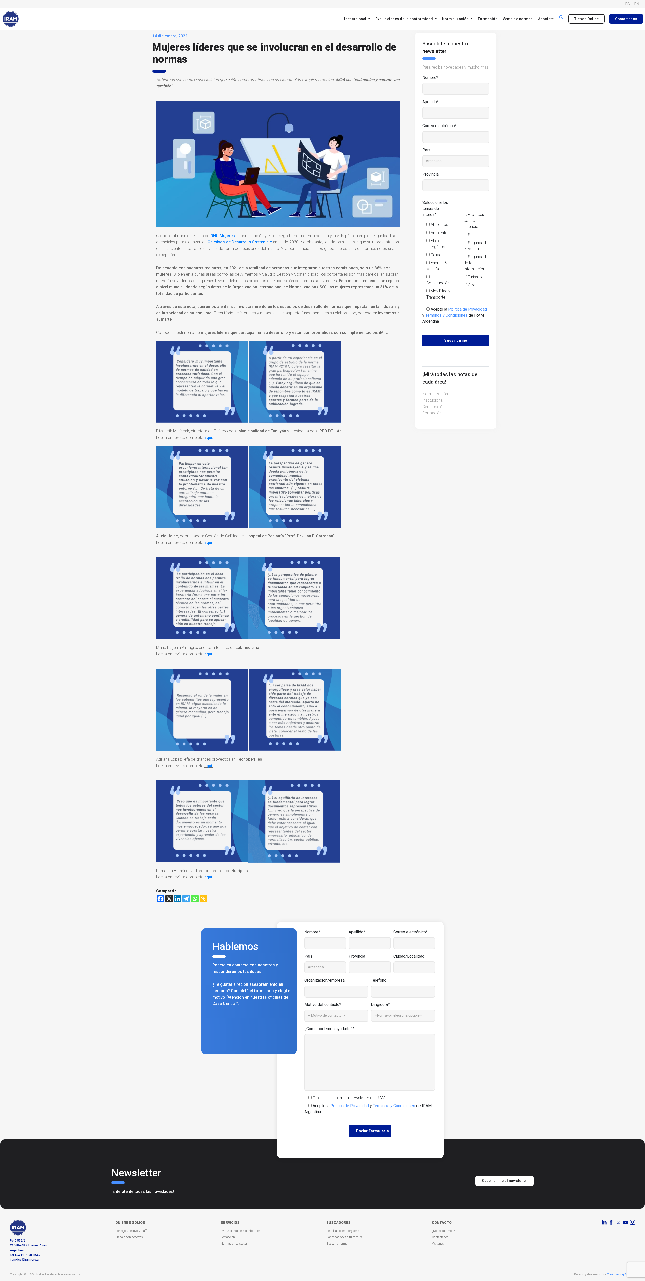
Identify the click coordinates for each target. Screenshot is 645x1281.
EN (636, 4)
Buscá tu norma (336, 1243)
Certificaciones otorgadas (342, 1231)
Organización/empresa (324, 980)
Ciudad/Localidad (408, 956)
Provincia (430, 174)
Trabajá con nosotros (129, 1237)
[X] (169, 898)
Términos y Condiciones (446, 315)
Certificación (433, 406)
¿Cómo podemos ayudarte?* (329, 1028)
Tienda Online (586, 19)
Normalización (435, 393)
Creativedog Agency (621, 1274)
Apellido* (430, 101)
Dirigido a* (380, 1004)
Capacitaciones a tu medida (344, 1237)
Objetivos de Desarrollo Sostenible (240, 242)
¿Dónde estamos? (443, 1231)
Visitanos (438, 1243)
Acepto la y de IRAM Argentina (454, 315)
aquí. (208, 437)
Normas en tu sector (234, 1243)
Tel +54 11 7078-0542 (25, 1255)
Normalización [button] (456, 19)
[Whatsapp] (195, 898)
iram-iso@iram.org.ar (25, 1259)
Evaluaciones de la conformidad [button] (404, 19)
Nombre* (430, 77)
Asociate (546, 19)
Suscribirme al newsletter (504, 1181)
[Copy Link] (203, 898)
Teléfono (378, 980)
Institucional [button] (355, 19)
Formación (488, 19)
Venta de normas (518, 19)
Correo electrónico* (439, 125)
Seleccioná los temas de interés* (435, 208)
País (426, 150)
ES (627, 4)
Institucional (432, 400)
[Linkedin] (177, 898)
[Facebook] (160, 898)
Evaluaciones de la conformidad (241, 1231)
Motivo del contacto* (322, 1004)
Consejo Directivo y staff (131, 1231)
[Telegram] (186, 898)
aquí (208, 542)
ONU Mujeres (222, 235)
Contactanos (626, 19)
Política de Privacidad (467, 309)
